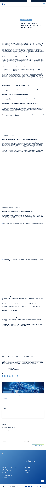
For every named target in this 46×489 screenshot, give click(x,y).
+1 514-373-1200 (7, 475)
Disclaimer (27, 474)
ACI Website (27, 470)
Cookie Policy (18, 486)
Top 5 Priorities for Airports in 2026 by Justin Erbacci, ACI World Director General (21, 395)
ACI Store (27, 472)
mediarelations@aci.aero (30, 461)
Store (24, 1)
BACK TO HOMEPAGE (7, 8)
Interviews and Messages (26, 19)
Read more (4, 398)
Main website (18, 1)
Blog (29, 1)
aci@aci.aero (4, 477)
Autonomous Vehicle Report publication (8, 218)
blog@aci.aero (28, 457)
